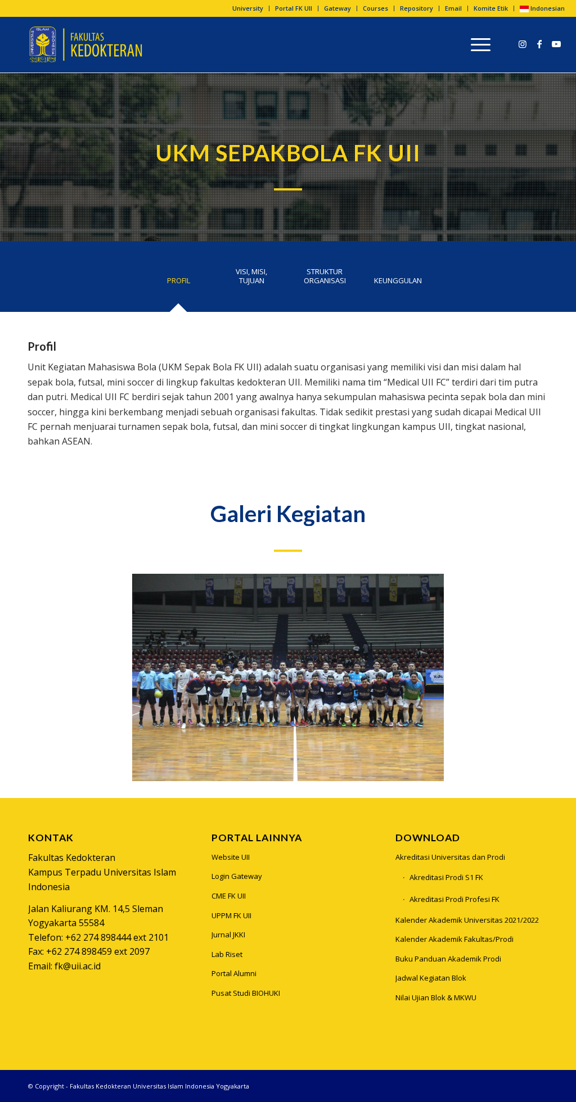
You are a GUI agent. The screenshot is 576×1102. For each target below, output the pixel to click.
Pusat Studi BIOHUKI (246, 993)
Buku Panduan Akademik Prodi (448, 959)
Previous (157, 678)
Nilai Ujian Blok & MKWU (435, 997)
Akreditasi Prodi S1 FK (446, 877)
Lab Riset (227, 954)
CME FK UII (229, 896)
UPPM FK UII (231, 915)
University (247, 8)
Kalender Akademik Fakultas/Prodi (454, 939)
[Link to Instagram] (522, 43)
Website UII (231, 857)
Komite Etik (491, 8)
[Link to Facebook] (539, 43)
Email (453, 8)
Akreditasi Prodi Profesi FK (455, 899)
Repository (416, 8)
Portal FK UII (293, 8)
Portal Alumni (234, 973)
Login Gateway (237, 876)
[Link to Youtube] (556, 43)
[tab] (178, 284)
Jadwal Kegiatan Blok (430, 978)
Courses (375, 8)
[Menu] (477, 44)
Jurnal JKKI (228, 934)
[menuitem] (248, 8)
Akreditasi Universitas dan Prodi (450, 857)
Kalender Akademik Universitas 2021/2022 (467, 920)
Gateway (337, 8)
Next (418, 678)
